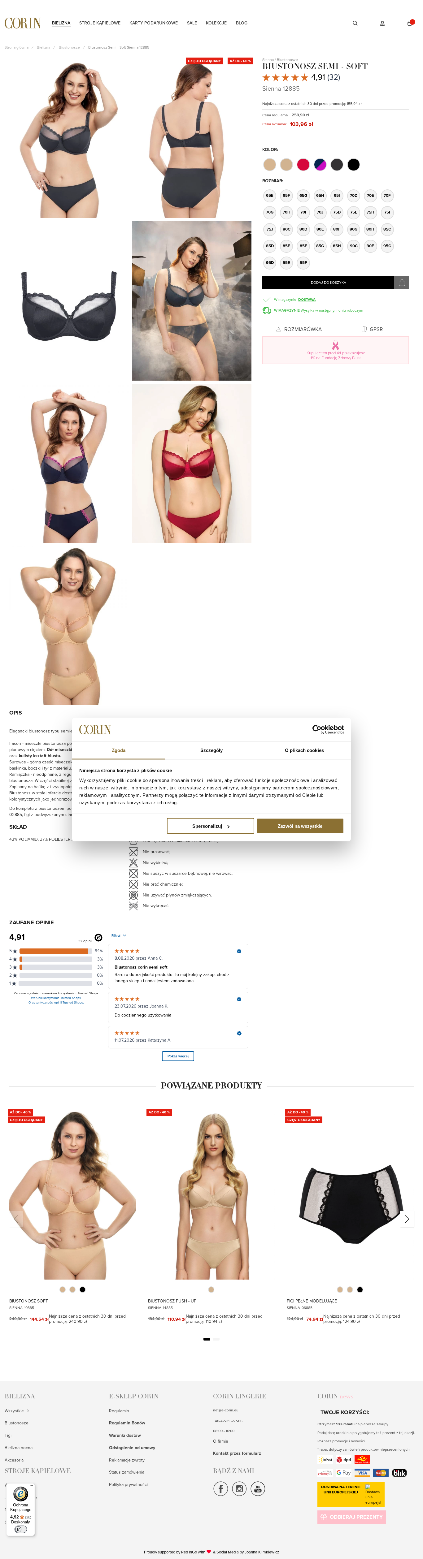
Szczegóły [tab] (211, 750)
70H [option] (286, 212)
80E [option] (320, 229)
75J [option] (270, 229)
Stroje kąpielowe (99, 23)
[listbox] (335, 164)
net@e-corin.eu (225, 1410)
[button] (347, 23)
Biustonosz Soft (28, 1301)
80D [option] (303, 229)
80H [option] (370, 229)
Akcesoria (14, 1460)
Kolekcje (216, 23)
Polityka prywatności (128, 1484)
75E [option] (353, 212)
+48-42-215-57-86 (227, 1421)
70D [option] (353, 195)
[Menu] (31, 1487)
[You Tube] (258, 1495)
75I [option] (387, 212)
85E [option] (286, 246)
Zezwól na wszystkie (300, 826)
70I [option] (303, 212)
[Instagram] (239, 1495)
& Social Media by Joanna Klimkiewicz (246, 1552)
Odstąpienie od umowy (132, 1447)
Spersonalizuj (207, 826)
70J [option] (320, 212)
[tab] (55, 1399)
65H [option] (320, 195)
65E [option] (269, 195)
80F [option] (337, 229)
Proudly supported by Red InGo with (177, 1552)
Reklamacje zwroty (127, 1460)
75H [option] (370, 212)
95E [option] (286, 262)
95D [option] (270, 262)
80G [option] (354, 229)
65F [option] (286, 195)
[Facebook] (221, 1495)
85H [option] (337, 246)
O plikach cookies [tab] (304, 750)
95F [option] (303, 262)
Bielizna (61, 23)
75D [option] (337, 212)
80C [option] (286, 229)
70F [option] (387, 195)
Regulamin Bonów (127, 1423)
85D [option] (270, 246)
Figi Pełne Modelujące (312, 1301)
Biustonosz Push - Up (172, 1301)
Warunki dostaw (125, 1435)
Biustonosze (16, 1423)
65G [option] (303, 195)
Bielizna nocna (19, 1447)
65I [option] (337, 195)
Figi (8, 1435)
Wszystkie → (17, 1411)
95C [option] (387, 246)
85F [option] (303, 246)
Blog (241, 23)
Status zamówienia (126, 1472)
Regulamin (119, 1411)
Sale (192, 23)
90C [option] (354, 246)
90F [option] (370, 246)
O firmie (220, 1441)
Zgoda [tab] (119, 750)
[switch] (21, 1529)
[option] (269, 164)
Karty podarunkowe (153, 23)
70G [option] (270, 212)
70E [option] (370, 195)
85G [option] (320, 246)
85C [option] (387, 229)
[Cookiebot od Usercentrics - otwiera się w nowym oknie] (317, 729)
